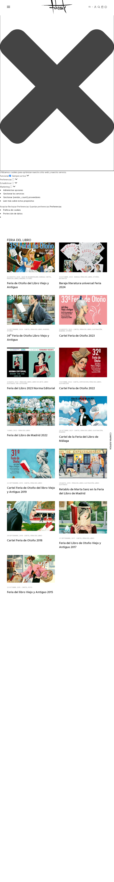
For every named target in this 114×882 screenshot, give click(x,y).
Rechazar (12, 207)
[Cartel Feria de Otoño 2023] (83, 310)
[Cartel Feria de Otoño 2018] (31, 516)
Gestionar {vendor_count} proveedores (21, 197)
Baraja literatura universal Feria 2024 (80, 285)
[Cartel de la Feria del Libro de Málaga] (83, 411)
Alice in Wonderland (30, 277)
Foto (30, 587)
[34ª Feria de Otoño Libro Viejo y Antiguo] (31, 310)
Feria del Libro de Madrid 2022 (27, 435)
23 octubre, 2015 (13, 587)
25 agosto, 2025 (13, 277)
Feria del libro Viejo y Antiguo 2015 (30, 592)
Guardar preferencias (39, 207)
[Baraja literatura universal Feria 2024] (83, 257)
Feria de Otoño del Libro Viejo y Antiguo (28, 285)
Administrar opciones (13, 190)
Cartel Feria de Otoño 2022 (77, 388)
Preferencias (23, 207)
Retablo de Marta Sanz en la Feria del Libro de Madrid (81, 491)
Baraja (42, 277)
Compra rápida (110, 441)
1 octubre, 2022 (65, 382)
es (90, 7)
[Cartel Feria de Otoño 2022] (83, 362)
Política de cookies (12, 210)
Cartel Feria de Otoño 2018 (24, 540)
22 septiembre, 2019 (15, 483)
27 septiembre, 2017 (67, 538)
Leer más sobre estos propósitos (18, 201)
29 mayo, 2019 (64, 483)
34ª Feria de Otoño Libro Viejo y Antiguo (28, 337)
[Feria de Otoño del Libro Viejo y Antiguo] (31, 257)
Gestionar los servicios (13, 194)
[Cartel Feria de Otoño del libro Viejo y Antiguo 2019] (31, 463)
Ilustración (97, 329)
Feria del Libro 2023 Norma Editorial (31, 388)
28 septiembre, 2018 (15, 535)
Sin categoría (21, 383)
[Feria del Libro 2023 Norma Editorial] (31, 362)
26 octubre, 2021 (66, 430)
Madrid (22, 278)
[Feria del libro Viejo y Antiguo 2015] (31, 569)
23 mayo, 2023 (12, 382)
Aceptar (4, 207)
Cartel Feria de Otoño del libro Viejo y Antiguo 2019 (31, 490)
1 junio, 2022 (12, 430)
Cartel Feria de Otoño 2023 (77, 335)
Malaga (62, 432)
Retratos (63, 278)
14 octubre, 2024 (66, 277)
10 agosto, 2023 (65, 329)
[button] (57, 87)
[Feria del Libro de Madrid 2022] (31, 411)
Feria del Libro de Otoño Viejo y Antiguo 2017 (80, 545)
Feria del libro (13, 278)
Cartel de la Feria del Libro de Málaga (78, 439)
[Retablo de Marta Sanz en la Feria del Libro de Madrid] (83, 463)
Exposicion (84, 382)
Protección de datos (13, 214)
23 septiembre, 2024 (15, 329)
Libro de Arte (37, 382)
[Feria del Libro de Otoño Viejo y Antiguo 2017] (83, 517)
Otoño (29, 278)
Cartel (48, 277)
